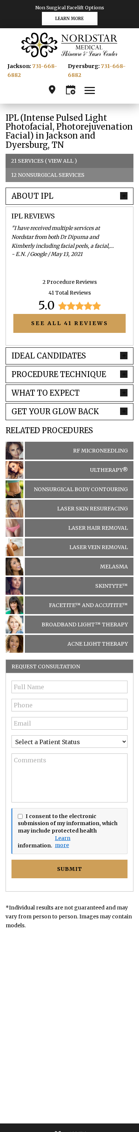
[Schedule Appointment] (70, 89)
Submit (69, 869)
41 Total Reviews (70, 292)
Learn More (69, 18)
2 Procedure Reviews (70, 282)
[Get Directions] (52, 89)
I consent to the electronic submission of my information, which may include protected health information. (68, 831)
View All (60, 161)
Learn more (58, 842)
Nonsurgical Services (51, 175)
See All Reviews (69, 323)
